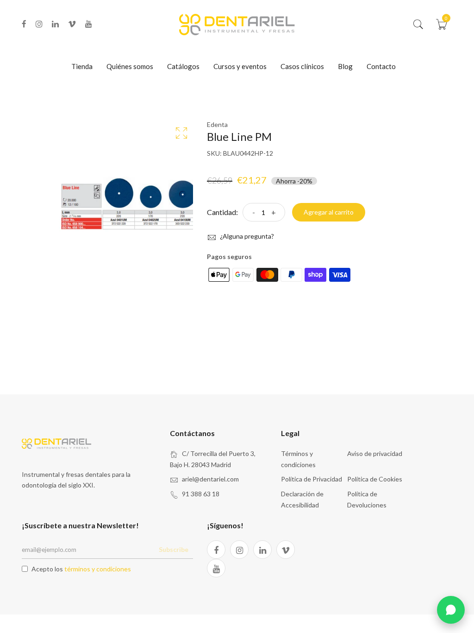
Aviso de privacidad (374, 453)
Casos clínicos (302, 66)
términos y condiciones (97, 569)
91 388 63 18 (200, 494)
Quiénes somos (129, 66)
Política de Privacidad (311, 479)
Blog (345, 66)
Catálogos (183, 66)
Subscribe (173, 549)
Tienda (82, 66)
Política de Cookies (374, 479)
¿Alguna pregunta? (246, 236)
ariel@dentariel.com (210, 479)
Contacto (381, 66)
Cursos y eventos (240, 66)
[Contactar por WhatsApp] (451, 610)
